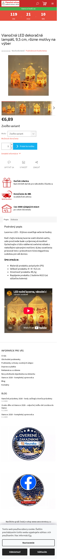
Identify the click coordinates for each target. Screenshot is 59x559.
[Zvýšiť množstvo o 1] (11, 144)
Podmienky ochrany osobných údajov (17, 363)
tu (30, 535)
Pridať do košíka (27, 146)
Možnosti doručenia (9, 138)
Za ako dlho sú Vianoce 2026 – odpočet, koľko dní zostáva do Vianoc (27, 406)
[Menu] (52, 3)
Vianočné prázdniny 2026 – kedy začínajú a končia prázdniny (26, 398)
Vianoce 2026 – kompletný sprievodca (17, 377)
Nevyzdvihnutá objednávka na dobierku (18, 374)
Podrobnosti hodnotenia (36, 51)
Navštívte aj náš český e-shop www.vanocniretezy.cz (28, 521)
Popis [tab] (6, 219)
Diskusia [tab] (14, 219)
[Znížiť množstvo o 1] (11, 148)
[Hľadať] (37, 3)
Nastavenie (28, 542)
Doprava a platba (8, 366)
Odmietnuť (14, 552)
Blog (3, 381)
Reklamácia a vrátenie (10, 370)
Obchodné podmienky (10, 359)
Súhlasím (42, 552)
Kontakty (5, 385)
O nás (3, 355)
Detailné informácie (9, 153)
